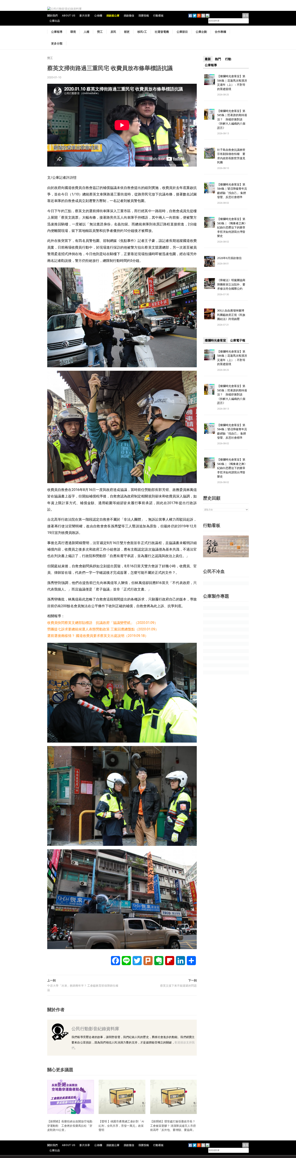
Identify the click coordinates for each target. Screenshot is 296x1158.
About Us (68, 15)
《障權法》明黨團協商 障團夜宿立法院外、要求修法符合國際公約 (232, 284)
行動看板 (158, 15)
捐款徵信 (129, 15)
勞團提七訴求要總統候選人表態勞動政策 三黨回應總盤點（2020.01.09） (103, 629)
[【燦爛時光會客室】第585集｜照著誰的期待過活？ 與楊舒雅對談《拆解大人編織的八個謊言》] (209, 114)
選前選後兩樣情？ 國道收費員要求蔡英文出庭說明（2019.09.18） (97, 636)
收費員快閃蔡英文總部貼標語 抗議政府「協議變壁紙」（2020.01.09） (102, 623)
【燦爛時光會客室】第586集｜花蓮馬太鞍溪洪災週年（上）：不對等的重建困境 (232, 82)
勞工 (100, 32)
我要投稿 (143, 15)
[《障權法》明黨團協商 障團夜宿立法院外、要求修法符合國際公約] (209, 283)
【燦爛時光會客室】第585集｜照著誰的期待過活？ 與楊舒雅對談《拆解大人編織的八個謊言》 (232, 119)
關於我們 (52, 15)
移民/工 (142, 32)
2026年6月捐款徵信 (229, 258)
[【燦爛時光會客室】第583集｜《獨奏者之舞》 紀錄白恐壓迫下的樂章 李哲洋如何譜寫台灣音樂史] (209, 222)
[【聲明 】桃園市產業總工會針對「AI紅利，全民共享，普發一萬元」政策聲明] (122, 1096)
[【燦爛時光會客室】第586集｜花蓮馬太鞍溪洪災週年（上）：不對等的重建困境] (209, 79)
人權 (86, 32)
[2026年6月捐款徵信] (209, 261)
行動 (228, 59)
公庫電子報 (237, 340)
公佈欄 (98, 15)
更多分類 (56, 43)
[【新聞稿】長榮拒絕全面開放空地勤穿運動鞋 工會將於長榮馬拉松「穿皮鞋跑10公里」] (70, 1096)
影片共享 (85, 15)
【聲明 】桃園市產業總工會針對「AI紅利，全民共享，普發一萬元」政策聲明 (121, 1125)
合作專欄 (220, 32)
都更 (127, 32)
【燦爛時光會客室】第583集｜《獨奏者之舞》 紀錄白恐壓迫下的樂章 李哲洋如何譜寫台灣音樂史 (232, 227)
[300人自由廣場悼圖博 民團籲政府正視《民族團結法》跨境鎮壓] (209, 313)
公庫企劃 (201, 32)
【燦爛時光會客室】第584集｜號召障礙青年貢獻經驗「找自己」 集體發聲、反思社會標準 (232, 190)
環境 (73, 32)
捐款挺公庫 (112, 15)
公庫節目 (182, 32)
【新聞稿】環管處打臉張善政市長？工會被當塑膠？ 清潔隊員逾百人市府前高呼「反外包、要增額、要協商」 (173, 1125)
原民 (113, 32)
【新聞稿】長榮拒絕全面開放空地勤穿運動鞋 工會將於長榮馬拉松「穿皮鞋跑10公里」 (69, 1125)
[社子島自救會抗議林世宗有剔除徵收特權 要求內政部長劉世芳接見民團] (209, 152)
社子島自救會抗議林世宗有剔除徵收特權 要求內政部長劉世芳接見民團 (231, 156)
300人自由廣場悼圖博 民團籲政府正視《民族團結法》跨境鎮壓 (232, 314)
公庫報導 (56, 32)
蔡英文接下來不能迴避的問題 (178, 985)
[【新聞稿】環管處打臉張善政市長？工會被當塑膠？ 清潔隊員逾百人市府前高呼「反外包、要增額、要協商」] (173, 1096)
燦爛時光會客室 (215, 340)
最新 (208, 59)
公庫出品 (54, 20)
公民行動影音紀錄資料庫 (95, 1029)
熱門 (218, 59)
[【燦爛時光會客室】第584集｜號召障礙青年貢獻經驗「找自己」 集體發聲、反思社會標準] (209, 187)
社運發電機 (162, 32)
